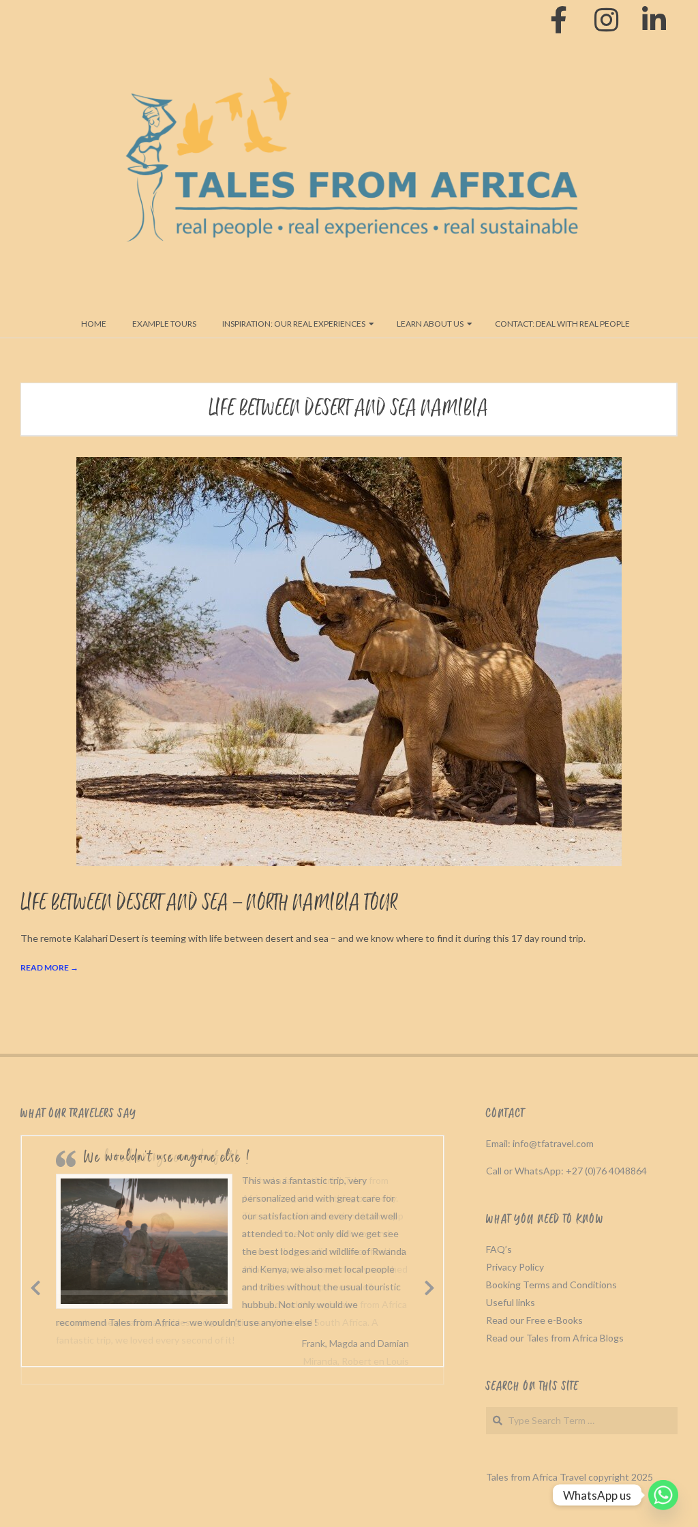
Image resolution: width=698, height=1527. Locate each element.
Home (93, 323)
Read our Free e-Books (534, 1320)
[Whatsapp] (663, 1495)
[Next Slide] (430, 1285)
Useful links (510, 1302)
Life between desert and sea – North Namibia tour (209, 903)
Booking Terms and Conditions (551, 1284)
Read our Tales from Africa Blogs (555, 1338)
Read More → (49, 967)
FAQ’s (499, 1249)
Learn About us (430, 323)
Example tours (164, 323)
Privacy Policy (515, 1267)
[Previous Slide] (35, 1285)
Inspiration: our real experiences (293, 323)
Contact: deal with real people (562, 323)
